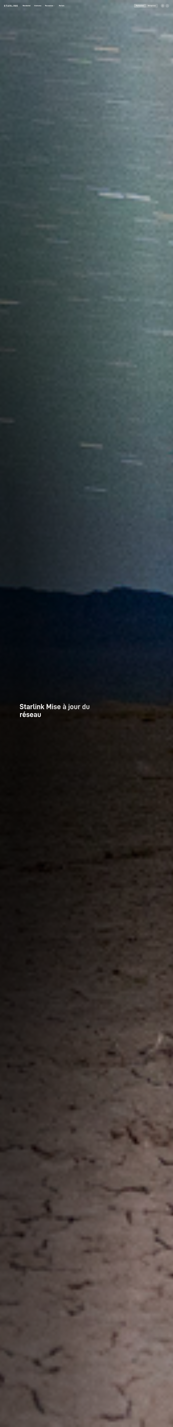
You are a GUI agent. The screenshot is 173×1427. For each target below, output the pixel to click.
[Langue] (163, 6)
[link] (11, 6)
